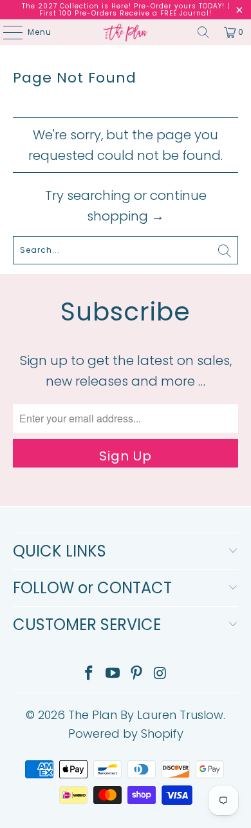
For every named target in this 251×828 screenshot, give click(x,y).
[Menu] (6, 32)
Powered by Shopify (125, 733)
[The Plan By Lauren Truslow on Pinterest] (137, 674)
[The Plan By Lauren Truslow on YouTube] (113, 674)
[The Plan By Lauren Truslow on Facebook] (89, 674)
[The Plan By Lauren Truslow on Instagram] (160, 674)
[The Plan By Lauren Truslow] (126, 32)
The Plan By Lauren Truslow (145, 715)
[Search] (203, 32)
